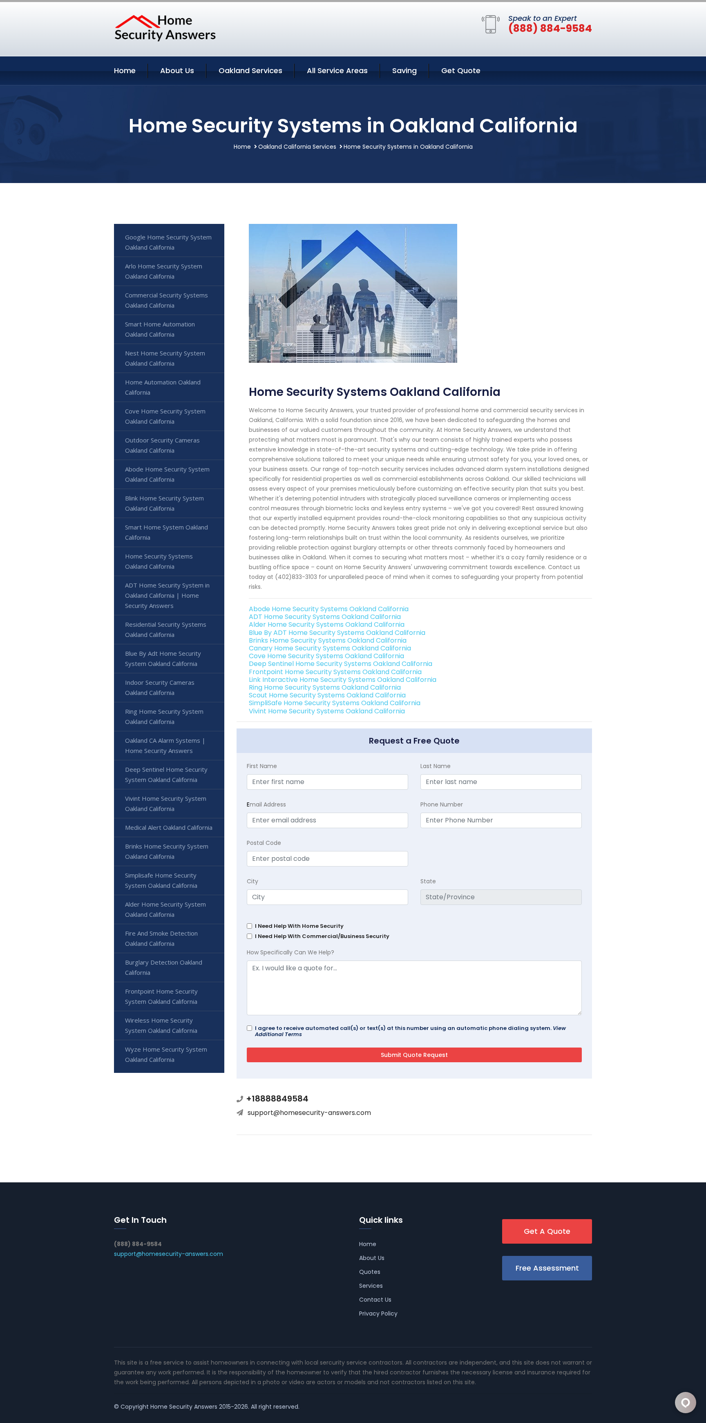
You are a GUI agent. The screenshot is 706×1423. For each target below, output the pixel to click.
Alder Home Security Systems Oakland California (326, 624)
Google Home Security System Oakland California (168, 242)
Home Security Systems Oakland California (159, 561)
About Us (177, 70)
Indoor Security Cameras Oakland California (159, 687)
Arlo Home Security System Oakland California (163, 271)
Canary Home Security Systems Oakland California (330, 648)
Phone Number (441, 804)
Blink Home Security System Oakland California (164, 503)
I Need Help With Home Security (299, 926)
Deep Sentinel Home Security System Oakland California (166, 774)
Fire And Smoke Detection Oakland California (161, 938)
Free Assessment (547, 1268)
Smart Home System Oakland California (166, 532)
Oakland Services (250, 70)
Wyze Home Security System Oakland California (166, 1054)
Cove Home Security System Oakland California (165, 416)
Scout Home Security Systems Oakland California (327, 695)
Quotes (369, 1272)
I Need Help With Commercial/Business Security (322, 936)
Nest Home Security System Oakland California (165, 358)
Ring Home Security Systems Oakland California (325, 687)
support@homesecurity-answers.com (309, 1112)
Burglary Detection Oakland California (163, 967)
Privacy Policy (378, 1313)
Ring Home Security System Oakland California (164, 716)
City (252, 881)
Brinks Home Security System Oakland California (166, 851)
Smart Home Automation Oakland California (160, 329)
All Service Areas (337, 70)
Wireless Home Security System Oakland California (161, 1025)
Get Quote (460, 70)
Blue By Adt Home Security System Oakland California (163, 658)
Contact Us (375, 1300)
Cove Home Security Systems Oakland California (326, 656)
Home (125, 70)
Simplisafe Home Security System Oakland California (161, 880)
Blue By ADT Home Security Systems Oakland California (337, 632)
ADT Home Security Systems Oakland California (325, 616)
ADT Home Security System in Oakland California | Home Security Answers (167, 595)
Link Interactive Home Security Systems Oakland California (342, 679)
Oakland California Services (297, 147)
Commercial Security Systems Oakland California (166, 300)
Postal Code (264, 843)
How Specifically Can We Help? (290, 952)
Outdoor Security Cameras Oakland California (162, 445)
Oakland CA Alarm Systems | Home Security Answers (165, 745)
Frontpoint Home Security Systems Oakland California (335, 672)
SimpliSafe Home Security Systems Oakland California (334, 703)
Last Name (435, 766)
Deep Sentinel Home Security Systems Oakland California (340, 663)
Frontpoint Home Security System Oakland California (161, 996)
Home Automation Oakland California (163, 387)
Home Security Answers (183, 1407)
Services (371, 1286)
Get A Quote (547, 1231)
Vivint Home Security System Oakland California (165, 803)
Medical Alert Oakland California (168, 827)
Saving (404, 70)
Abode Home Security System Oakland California (167, 474)
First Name (262, 766)
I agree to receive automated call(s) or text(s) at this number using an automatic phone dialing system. (410, 1031)
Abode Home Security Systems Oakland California (329, 609)
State (428, 881)
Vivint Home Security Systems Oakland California (327, 711)
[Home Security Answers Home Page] (165, 28)
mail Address (266, 804)
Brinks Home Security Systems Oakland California (328, 640)
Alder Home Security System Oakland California (165, 909)
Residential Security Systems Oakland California (165, 629)
